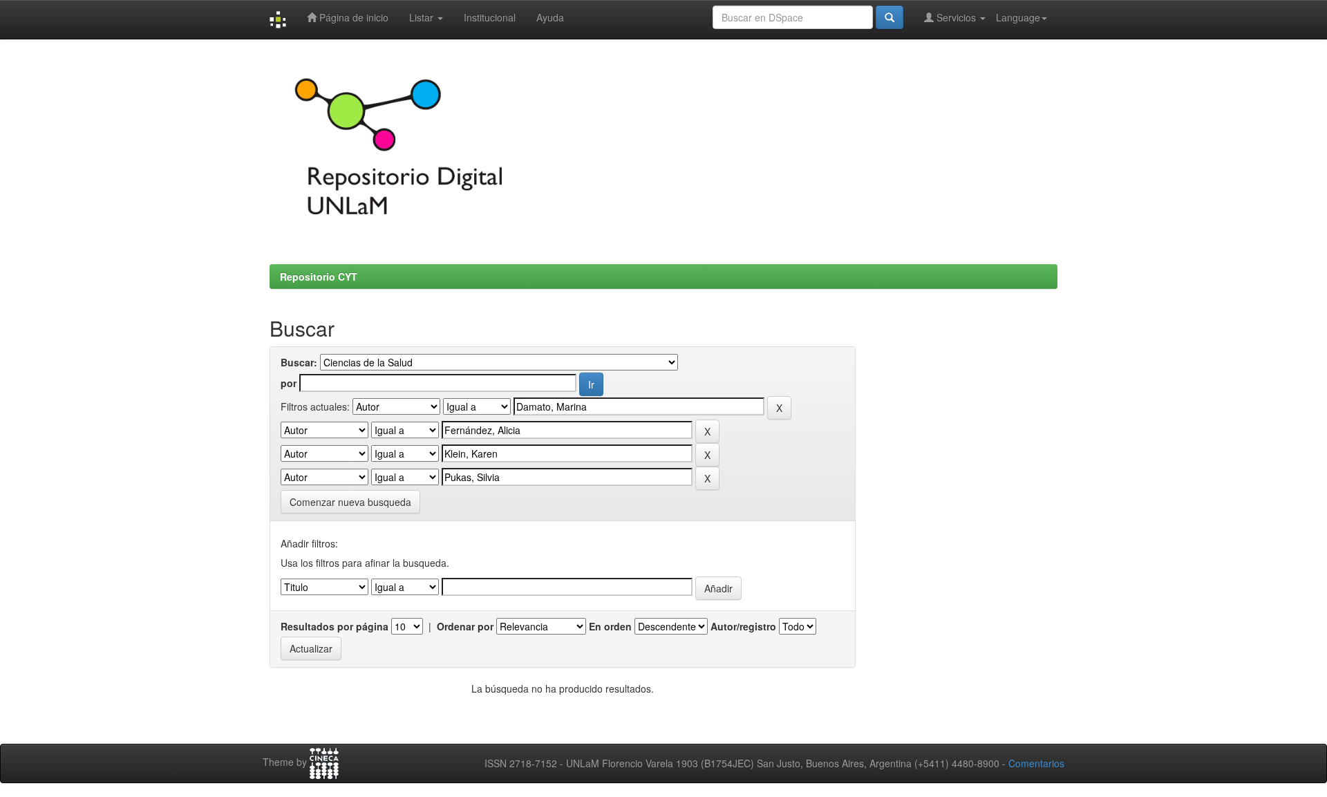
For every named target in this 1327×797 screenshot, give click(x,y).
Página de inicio (352, 17)
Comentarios (1036, 763)
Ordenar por (465, 626)
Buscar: (299, 362)
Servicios (956, 17)
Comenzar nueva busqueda (350, 502)
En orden (610, 626)
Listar (422, 17)
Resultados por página (334, 626)
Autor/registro (743, 626)
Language (1018, 17)
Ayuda (550, 17)
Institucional (490, 17)
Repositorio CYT (318, 276)
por (289, 383)
